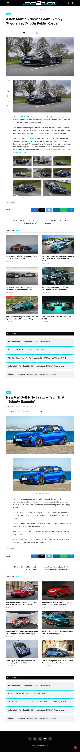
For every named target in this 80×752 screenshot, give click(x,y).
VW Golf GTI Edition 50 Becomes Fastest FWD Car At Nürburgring (58, 633)
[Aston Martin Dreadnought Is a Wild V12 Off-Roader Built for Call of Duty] (58, 276)
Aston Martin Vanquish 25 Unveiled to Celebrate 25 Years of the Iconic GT (20, 289)
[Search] (69, 3)
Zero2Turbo (11, 28)
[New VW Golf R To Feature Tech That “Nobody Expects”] (40, 454)
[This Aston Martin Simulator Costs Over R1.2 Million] (58, 305)
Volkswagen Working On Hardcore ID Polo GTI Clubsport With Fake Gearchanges (22, 633)
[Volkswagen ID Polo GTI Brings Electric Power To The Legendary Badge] (58, 590)
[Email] (8, 91)
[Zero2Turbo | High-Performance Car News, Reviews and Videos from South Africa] (40, 3)
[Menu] (8, 3)
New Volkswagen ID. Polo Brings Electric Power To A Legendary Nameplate (57, 662)
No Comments (32, 28)
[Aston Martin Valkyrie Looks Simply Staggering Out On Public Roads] (40, 75)
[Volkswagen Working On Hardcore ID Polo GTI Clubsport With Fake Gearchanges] (22, 620)
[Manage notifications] (75, 747)
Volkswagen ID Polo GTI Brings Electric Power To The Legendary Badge (57, 603)
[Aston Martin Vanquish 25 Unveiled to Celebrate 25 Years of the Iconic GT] (22, 276)
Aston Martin (21, 117)
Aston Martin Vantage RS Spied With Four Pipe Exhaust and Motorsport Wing (22, 318)
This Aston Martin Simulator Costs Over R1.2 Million (57, 318)
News (8, 14)
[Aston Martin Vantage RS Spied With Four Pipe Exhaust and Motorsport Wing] (22, 305)
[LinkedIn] (8, 101)
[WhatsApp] (8, 106)
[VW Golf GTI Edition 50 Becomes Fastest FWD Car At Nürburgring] (58, 620)
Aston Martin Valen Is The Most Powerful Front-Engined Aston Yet (21, 257)
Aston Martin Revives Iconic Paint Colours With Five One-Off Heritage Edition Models (58, 258)
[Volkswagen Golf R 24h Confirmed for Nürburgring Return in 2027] (22, 649)
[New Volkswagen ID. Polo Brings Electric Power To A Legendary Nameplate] (58, 649)
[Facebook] (8, 86)
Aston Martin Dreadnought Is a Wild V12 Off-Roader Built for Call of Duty (57, 289)
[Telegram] (8, 111)
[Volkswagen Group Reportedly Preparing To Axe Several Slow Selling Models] (22, 590)
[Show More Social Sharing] (48, 33)
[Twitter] (8, 96)
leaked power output (25, 540)
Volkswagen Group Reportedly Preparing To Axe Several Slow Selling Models (21, 603)
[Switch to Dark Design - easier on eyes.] (72, 3)
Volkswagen (45, 502)
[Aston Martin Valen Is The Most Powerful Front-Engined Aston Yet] (22, 244)
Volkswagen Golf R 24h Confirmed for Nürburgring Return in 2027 (20, 662)
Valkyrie (33, 138)
